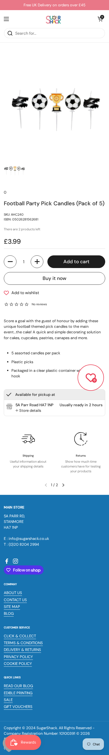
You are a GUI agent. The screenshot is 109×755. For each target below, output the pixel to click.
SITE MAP (12, 606)
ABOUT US (13, 592)
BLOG (9, 613)
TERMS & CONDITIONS (23, 642)
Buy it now (54, 278)
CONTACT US (15, 599)
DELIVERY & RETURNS (22, 649)
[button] (100, 19)
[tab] (28, 410)
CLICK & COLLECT (20, 636)
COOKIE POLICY (18, 663)
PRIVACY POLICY (18, 656)
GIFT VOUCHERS (18, 706)
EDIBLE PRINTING (18, 693)
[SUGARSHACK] (53, 19)
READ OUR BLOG (18, 685)
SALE (8, 699)
